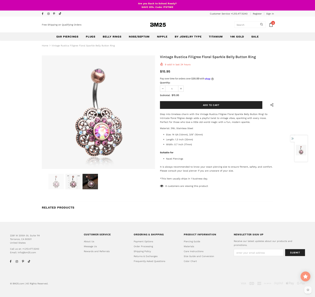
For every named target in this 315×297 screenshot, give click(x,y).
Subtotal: (165, 95)
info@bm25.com (27, 252)
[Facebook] (44, 14)
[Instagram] (49, 14)
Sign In (270, 13)
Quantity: (165, 82)
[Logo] (158, 24)
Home (45, 45)
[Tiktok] (61, 14)
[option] (98, 112)
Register (257, 13)
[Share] (271, 105)
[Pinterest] (55, 14)
